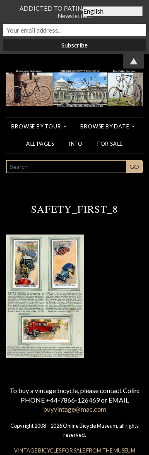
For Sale (110, 143)
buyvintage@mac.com (74, 409)
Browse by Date (105, 126)
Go (134, 166)
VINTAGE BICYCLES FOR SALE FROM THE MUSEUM (74, 450)
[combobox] (66, 166)
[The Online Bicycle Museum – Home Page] (74, 80)
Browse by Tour (36, 126)
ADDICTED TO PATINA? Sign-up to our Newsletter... (74, 12)
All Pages (40, 143)
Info (76, 143)
